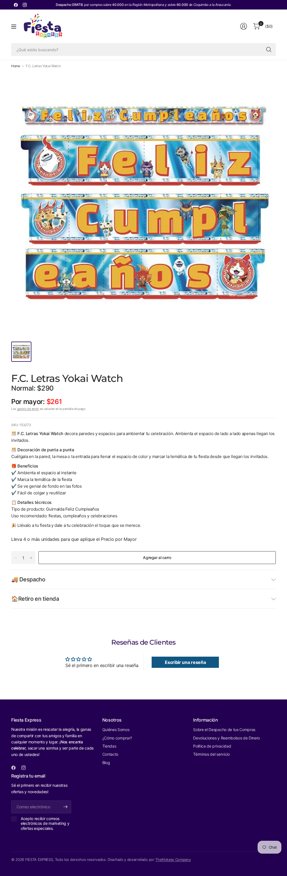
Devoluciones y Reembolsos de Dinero (226, 738)
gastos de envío (28, 409)
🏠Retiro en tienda (35, 598)
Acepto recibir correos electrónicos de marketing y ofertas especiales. (45, 823)
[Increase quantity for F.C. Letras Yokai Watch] (31, 557)
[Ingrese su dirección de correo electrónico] (65, 806)
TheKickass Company (173, 859)
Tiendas (109, 746)
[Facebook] (15, 4)
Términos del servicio (211, 754)
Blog (106, 762)
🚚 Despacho (28, 579)
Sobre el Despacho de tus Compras (224, 729)
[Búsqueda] (269, 49)
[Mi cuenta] (243, 26)
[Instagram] (24, 4)
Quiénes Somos (115, 729)
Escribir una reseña (185, 662)
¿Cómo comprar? (117, 738)
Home (15, 66)
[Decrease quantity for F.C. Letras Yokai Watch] (15, 557)
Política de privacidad (212, 746)
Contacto (110, 754)
